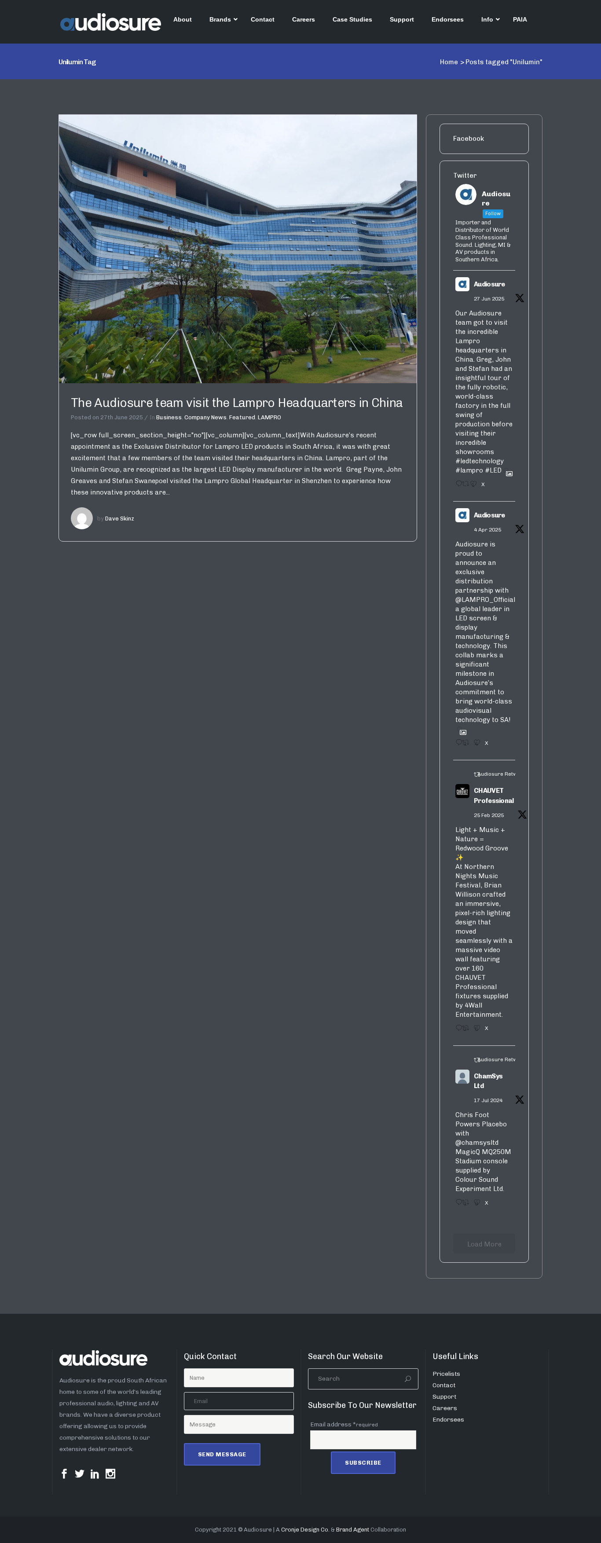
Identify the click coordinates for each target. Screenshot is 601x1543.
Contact (443, 1385)
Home (449, 62)
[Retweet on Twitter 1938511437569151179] (464, 487)
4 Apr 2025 (487, 530)
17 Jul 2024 (488, 1100)
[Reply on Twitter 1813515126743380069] (456, 1205)
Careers (444, 1408)
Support (444, 1396)
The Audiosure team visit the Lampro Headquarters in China (237, 403)
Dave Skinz (119, 518)
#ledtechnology (479, 461)
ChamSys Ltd (488, 1081)
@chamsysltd (476, 1143)
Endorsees (448, 1419)
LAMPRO (269, 417)
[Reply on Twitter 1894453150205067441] (456, 1031)
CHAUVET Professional (494, 796)
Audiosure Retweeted (504, 774)
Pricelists (446, 1374)
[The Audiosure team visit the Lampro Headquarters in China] (238, 249)
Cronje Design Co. (305, 1529)
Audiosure (489, 284)
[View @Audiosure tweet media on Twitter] (506, 470)
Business (169, 417)
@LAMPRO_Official (485, 600)
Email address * (344, 1424)
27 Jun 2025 (489, 299)
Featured (242, 417)
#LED (493, 470)
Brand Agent (352, 1529)
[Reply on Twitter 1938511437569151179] (456, 487)
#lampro (469, 470)
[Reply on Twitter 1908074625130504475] (456, 745)
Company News (205, 417)
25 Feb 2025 (489, 815)
